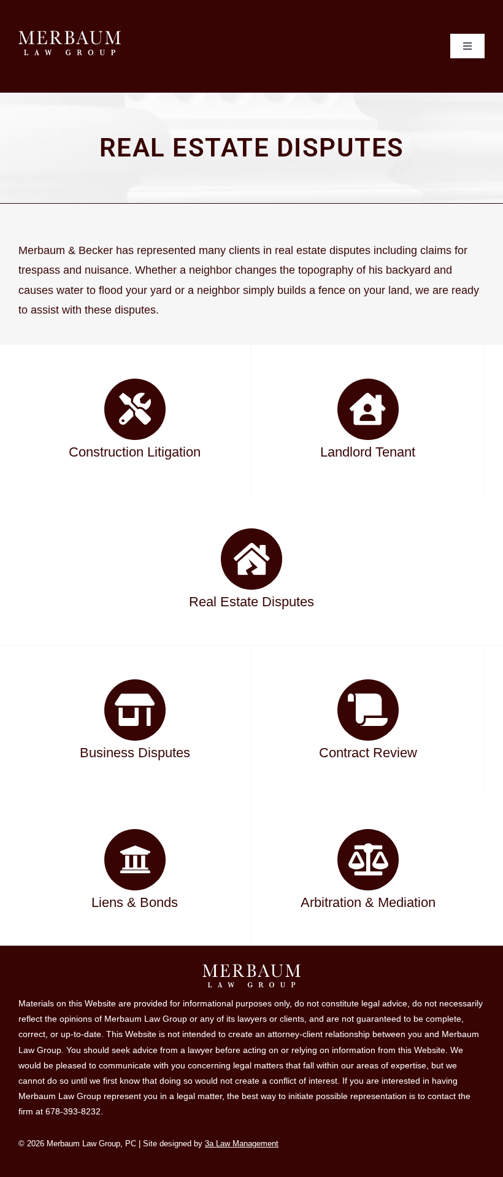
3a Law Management (241, 1143)
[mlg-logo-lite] (69, 36)
